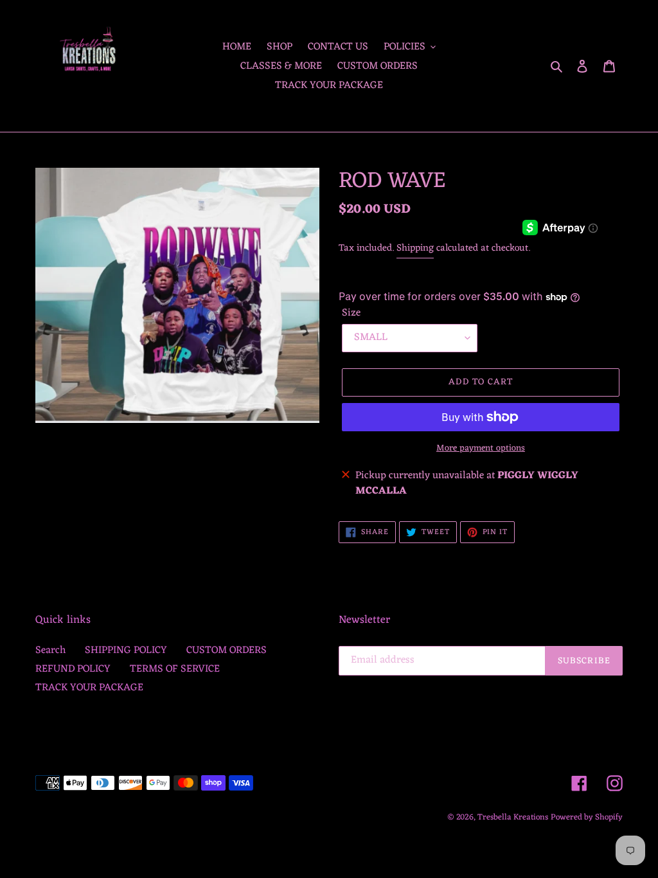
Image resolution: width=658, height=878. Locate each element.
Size (351, 313)
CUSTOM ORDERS (226, 650)
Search (50, 650)
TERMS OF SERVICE (175, 669)
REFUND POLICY (73, 669)
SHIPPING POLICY (126, 650)
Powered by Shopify (587, 817)
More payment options (480, 448)
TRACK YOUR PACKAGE (89, 688)
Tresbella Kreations (512, 817)
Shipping (415, 248)
